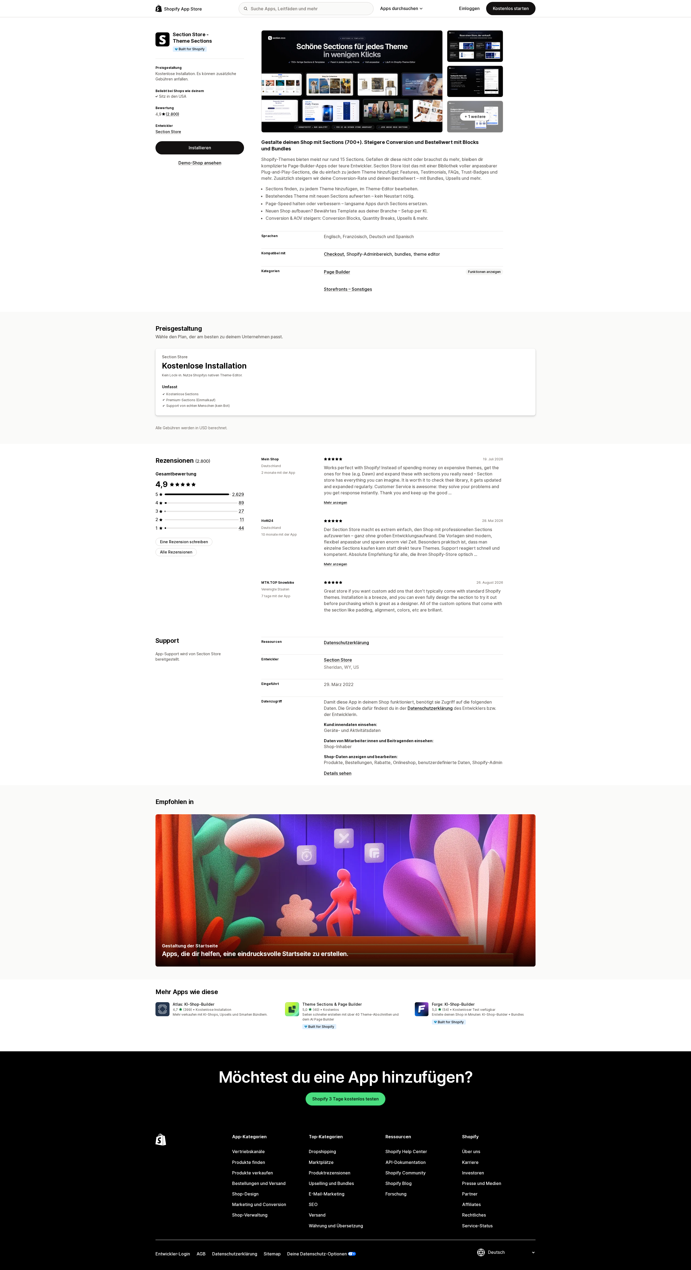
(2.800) (172, 114)
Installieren (200, 147)
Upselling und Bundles (331, 1183)
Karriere (470, 1162)
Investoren (473, 1173)
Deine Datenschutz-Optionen (317, 1254)
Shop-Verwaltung (249, 1215)
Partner (469, 1194)
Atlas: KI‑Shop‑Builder (193, 1004)
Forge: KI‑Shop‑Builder (453, 1004)
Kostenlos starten (511, 8)
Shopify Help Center (406, 1151)
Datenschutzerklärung (346, 642)
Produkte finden (248, 1162)
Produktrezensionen (329, 1173)
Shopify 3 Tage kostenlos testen (345, 1099)
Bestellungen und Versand (259, 1183)
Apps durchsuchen (399, 8)
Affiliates (471, 1204)
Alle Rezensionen (176, 552)
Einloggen (469, 8)
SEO (313, 1204)
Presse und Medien (481, 1183)
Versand (317, 1215)
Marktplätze (321, 1162)
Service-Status (477, 1225)
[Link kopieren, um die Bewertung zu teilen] (282, 459)
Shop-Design (245, 1194)
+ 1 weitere (475, 116)
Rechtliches (474, 1215)
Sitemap (272, 1254)
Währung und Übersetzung (336, 1225)
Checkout (334, 254)
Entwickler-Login (172, 1254)
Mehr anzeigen (335, 503)
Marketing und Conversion (259, 1204)
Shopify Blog (398, 1183)
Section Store (168, 131)
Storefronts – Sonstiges (348, 289)
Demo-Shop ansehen (199, 162)
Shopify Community (405, 1173)
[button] (215, 1009)
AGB (201, 1254)
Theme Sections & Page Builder (332, 1004)
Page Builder (337, 272)
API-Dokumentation (405, 1162)
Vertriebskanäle (248, 1151)
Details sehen (337, 773)
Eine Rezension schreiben (184, 541)
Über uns (471, 1151)
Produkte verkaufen (252, 1173)
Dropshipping (322, 1151)
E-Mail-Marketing (326, 1194)
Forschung (396, 1194)
